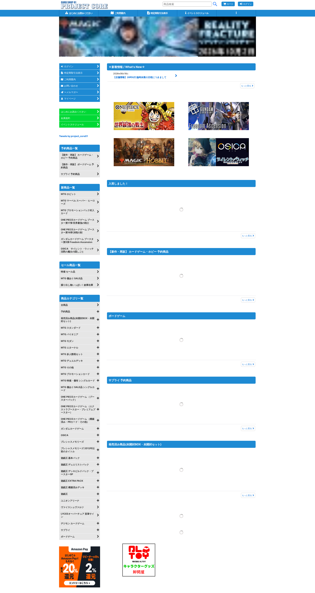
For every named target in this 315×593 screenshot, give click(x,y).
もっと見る (246, 85)
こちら (238, 588)
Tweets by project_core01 (73, 136)
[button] (236, 13)
